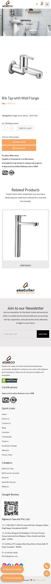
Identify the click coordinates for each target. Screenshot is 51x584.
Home (21, 24)
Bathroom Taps (8, 468)
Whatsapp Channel (13, 569)
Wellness (5, 486)
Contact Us (6, 423)
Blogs (4, 428)
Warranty (5, 450)
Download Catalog (13, 578)
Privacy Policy (7, 455)
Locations (5, 432)
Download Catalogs (9, 446)
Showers (5, 477)
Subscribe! (43, 334)
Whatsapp (20, 148)
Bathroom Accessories (10, 473)
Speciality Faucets (9, 482)
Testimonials (7, 437)
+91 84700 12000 (11, 553)
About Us (5, 419)
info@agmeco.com (11, 556)
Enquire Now (19, 142)
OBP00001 (25, 265)
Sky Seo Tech (40, 580)
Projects (5, 441)
